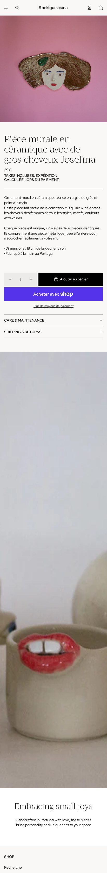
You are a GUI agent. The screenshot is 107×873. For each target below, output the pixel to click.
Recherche (13, 867)
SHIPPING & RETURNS (23, 332)
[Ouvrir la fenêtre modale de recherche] (17, 7)
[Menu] (6, 8)
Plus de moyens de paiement (53, 306)
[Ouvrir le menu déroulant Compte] (89, 7)
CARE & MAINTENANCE (24, 320)
